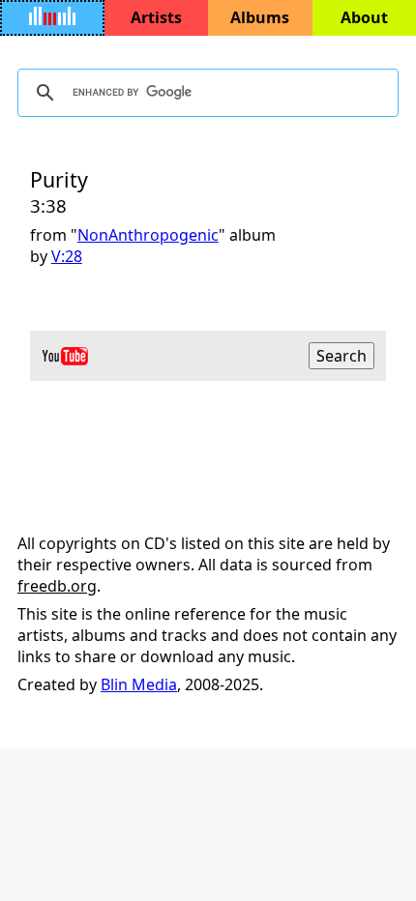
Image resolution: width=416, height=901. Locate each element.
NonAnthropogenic (148, 235)
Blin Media (139, 684)
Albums (259, 17)
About (364, 17)
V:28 (66, 256)
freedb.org (57, 585)
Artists (156, 17)
